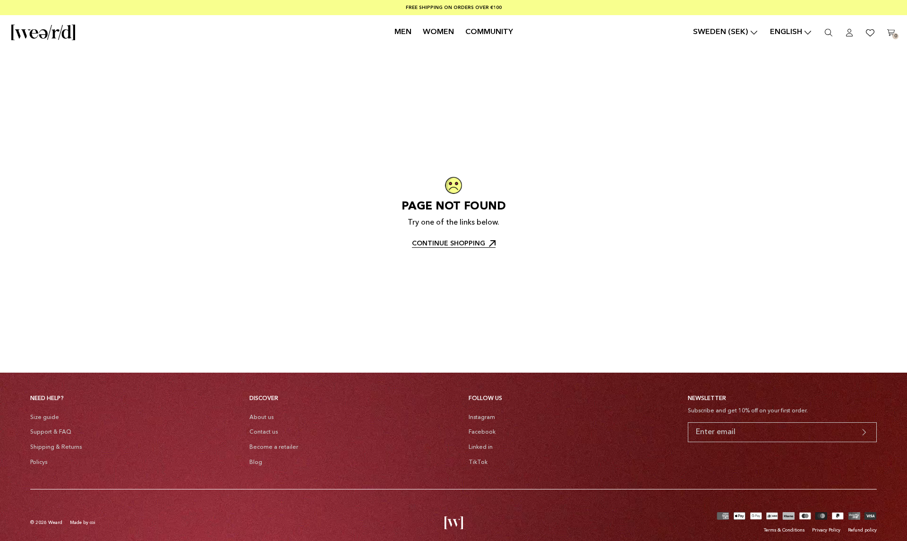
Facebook (482, 432)
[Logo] (43, 32)
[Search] (828, 32)
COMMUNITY (489, 32)
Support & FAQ (50, 432)
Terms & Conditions (784, 530)
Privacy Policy (826, 530)
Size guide (44, 417)
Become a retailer (273, 447)
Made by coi (82, 522)
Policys (38, 462)
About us (261, 417)
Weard (55, 522)
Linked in (481, 447)
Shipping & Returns (56, 447)
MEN (402, 32)
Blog (255, 462)
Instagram (482, 417)
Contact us (263, 432)
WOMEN (438, 32)
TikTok (478, 462)
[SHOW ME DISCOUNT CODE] (864, 432)
